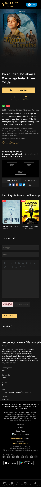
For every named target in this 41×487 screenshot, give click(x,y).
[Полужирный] (5, 263)
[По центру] (23, 263)
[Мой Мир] (20, 184)
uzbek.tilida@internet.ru (20, 443)
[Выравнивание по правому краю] (27, 263)
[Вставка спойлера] (24, 267)
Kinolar (18, 485)
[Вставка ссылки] (34, 263)
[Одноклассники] (17, 184)
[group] (11, 215)
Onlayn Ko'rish (11, 180)
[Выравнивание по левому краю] (19, 263)
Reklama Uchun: (16, 438)
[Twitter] (24, 184)
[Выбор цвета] (9, 267)
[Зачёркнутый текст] (15, 263)
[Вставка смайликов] (30, 263)
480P (12, 165)
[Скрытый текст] (12, 267)
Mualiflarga (20, 425)
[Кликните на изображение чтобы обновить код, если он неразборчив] (7, 304)
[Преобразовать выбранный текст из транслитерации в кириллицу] (20, 267)
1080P (20, 172)
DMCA (20, 428)
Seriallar (12, 485)
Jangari (19, 110)
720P (29, 165)
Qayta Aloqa (20, 431)
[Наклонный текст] (8, 263)
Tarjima (11, 110)
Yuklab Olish (29, 180)
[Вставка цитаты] (16, 267)
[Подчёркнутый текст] (11, 263)
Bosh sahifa (4, 485)
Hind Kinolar (25, 485)
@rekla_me (26, 438)
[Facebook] (13, 184)
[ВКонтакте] (10, 184)
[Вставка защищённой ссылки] (5, 267)
